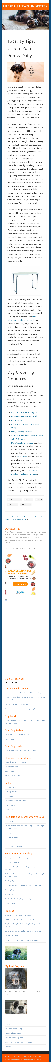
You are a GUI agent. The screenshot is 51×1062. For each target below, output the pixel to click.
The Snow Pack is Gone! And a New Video (19, 517)
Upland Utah (9, 809)
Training (39, 499)
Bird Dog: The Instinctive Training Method (19, 858)
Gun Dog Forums (11, 792)
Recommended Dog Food (14, 1038)
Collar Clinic (9, 821)
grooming (29, 499)
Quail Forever (9, 771)
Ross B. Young (9, 739)
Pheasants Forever (11, 767)
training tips (13, 504)
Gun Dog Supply (10, 833)
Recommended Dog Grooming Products (19, 1042)
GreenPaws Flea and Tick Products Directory (20, 750)
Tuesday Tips (26, 504)
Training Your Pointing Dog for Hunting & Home (21, 899)
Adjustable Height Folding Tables (25, 412)
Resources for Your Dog (13, 1029)
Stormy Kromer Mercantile (14, 846)
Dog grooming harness (21, 432)
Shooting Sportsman (12, 894)
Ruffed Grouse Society (13, 775)
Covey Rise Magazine (12, 862)
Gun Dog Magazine (11, 881)
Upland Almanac (10, 903)
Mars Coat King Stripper (22, 443)
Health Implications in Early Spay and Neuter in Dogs (23, 693)
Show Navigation (40, 22)
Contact (8, 1047)
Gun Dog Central (10, 787)
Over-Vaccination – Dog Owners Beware (19, 704)
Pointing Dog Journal (12, 890)
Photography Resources (13, 1033)
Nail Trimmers (17, 420)
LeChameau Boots (11, 837)
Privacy (7, 1024)
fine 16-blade (21, 457)
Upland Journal (10, 805)
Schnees (8, 842)
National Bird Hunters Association (16, 762)
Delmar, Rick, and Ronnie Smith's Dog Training (21, 919)
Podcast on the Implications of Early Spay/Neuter (22, 709)
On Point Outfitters (11, 935)
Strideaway (9, 796)
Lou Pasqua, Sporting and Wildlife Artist (19, 734)
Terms (7, 1020)
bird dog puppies (15, 499)
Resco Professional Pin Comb (24, 416)
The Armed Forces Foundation (15, 801)
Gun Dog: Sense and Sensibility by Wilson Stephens (23, 885)
